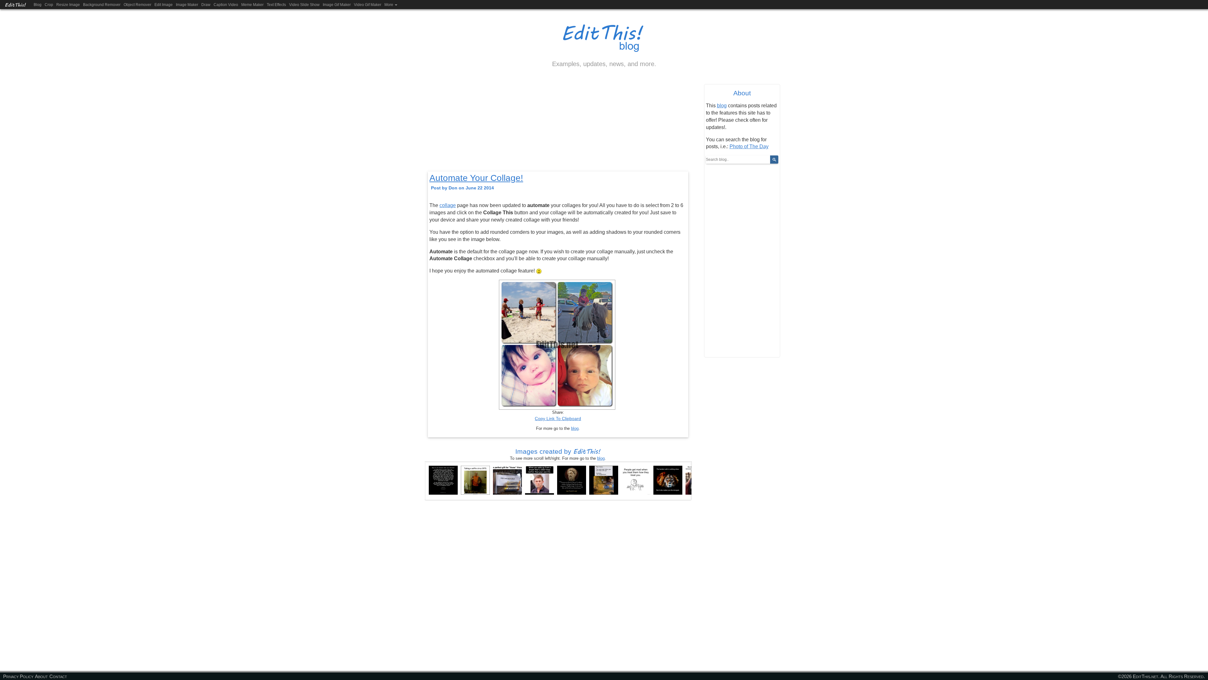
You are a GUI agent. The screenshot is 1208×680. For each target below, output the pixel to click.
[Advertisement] (558, 125)
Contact (58, 676)
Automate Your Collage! (476, 178)
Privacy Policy (18, 676)
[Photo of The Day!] (667, 479)
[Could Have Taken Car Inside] (603, 479)
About (41, 676)
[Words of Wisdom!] (443, 479)
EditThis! (15, 4)
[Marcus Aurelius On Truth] (571, 479)
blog (575, 428)
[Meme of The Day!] (507, 479)
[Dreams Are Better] (539, 479)
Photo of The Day (749, 146)
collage (447, 205)
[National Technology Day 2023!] (475, 479)
